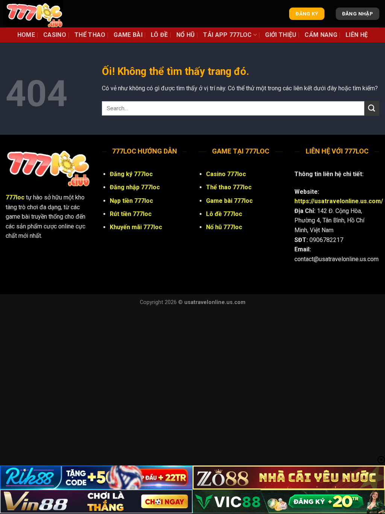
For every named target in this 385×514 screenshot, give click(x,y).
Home (26, 34)
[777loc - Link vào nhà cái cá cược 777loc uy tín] (43, 13)
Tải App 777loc (227, 34)
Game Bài (128, 34)
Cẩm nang (321, 34)
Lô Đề (159, 34)
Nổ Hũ (185, 34)
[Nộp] (371, 108)
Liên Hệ (357, 34)
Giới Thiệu (280, 34)
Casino (54, 34)
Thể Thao (90, 34)
